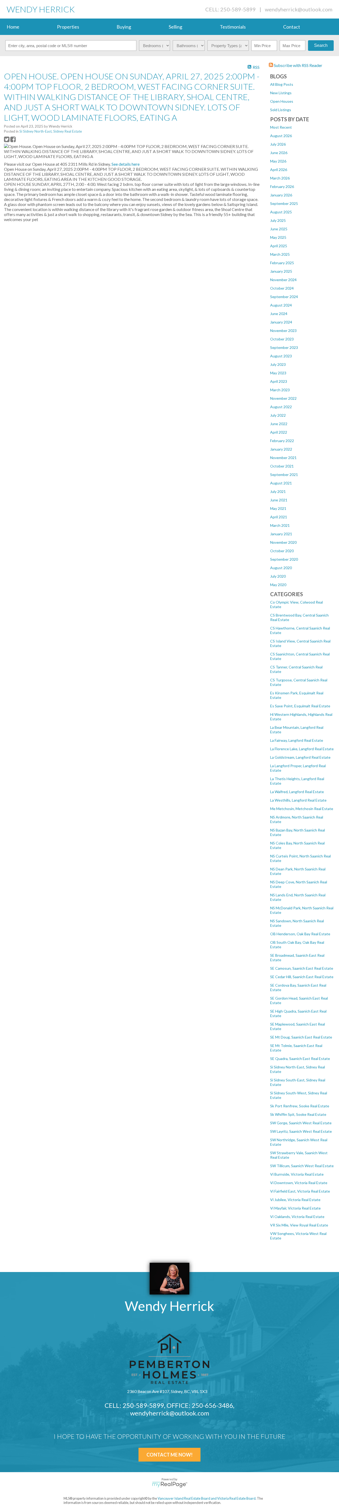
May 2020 (278, 584)
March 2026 (280, 178)
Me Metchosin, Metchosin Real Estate (301, 808)
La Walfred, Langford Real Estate (297, 791)
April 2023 (278, 381)
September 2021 (284, 474)
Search (321, 45)
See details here (125, 164)
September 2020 (284, 559)
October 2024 (282, 288)
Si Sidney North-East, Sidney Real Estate (50, 131)
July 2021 (278, 491)
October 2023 (282, 339)
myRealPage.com (170, 1484)
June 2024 (278, 313)
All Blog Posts (281, 84)
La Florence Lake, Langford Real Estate (302, 749)
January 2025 (281, 271)
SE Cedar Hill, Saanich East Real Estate (301, 976)
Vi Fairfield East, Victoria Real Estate (300, 1191)
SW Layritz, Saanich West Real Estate (301, 1131)
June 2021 (278, 500)
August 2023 (281, 356)
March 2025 (280, 254)
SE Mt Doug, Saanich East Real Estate (301, 1037)
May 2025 (278, 237)
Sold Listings (280, 109)
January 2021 (281, 534)
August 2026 (281, 135)
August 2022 (281, 407)
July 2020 (278, 576)
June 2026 (278, 152)
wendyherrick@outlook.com (298, 9)
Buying (124, 27)
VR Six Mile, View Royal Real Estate (299, 1225)
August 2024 (281, 305)
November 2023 (283, 330)
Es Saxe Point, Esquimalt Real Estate (300, 706)
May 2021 (278, 508)
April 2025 (278, 246)
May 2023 (278, 373)
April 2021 (278, 517)
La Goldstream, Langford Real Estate (300, 757)
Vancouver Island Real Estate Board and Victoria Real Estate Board (207, 1498)
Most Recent (281, 127)
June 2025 (278, 229)
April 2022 (278, 432)
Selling (175, 27)
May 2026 (278, 161)
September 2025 (284, 203)
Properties (68, 27)
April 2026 (278, 169)
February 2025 (282, 262)
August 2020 (281, 567)
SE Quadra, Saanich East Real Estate (300, 1058)
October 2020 (282, 551)
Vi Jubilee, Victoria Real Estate (295, 1199)
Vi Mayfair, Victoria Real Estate (295, 1208)
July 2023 (278, 364)
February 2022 (282, 440)
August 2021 (281, 483)
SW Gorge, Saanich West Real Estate (301, 1123)
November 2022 (283, 398)
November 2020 (283, 542)
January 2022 (281, 449)
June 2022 (278, 423)
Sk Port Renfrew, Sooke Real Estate (299, 1106)
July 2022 (278, 415)
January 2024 (281, 322)
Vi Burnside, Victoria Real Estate (297, 1174)
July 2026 (278, 144)
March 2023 (280, 390)
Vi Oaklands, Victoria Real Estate (297, 1216)
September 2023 (284, 347)
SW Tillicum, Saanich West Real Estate (302, 1165)
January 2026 (281, 195)
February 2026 (282, 186)
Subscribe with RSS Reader (297, 65)
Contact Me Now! (169, 1455)
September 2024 (284, 296)
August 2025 (281, 212)
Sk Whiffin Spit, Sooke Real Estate (298, 1114)
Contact (291, 27)
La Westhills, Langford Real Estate (298, 800)
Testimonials (233, 27)
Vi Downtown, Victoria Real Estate (298, 1182)
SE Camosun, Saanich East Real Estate (301, 968)
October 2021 (282, 466)
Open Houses (281, 101)
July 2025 (278, 220)
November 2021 (283, 457)
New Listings (281, 93)
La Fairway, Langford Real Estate (296, 740)
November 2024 (283, 279)
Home (13, 27)
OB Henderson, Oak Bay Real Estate (300, 934)
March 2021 (280, 525)
